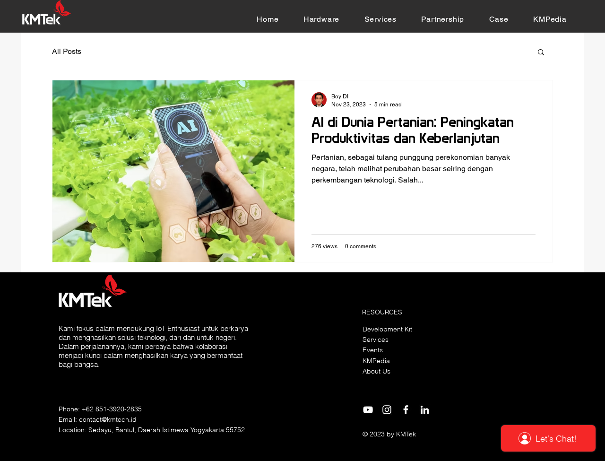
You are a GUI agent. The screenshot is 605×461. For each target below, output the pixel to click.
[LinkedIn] (425, 410)
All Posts (66, 51)
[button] (321, 19)
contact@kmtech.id (108, 419)
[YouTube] (368, 410)
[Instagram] (387, 410)
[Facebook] (406, 410)
